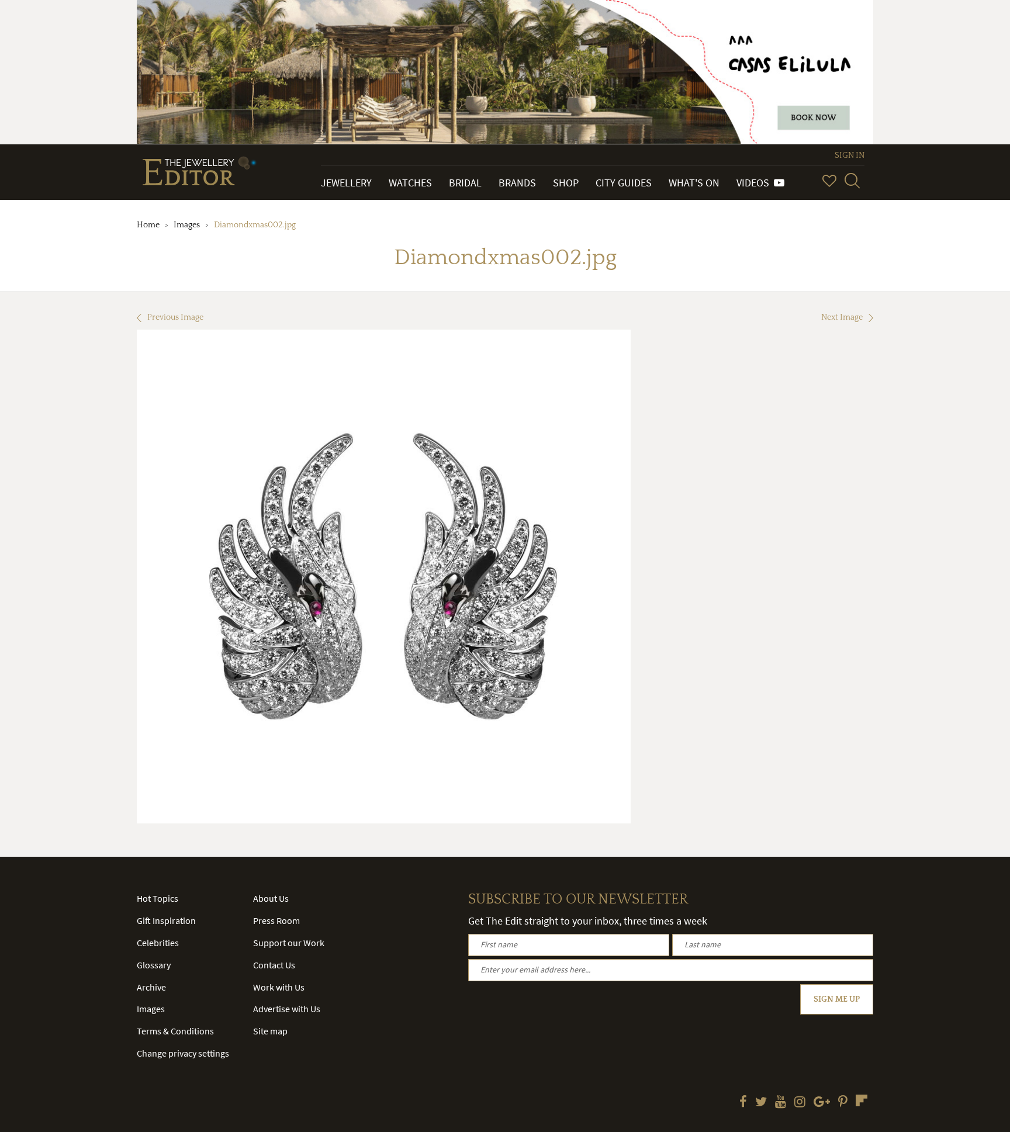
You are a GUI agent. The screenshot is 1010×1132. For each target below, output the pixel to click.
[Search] (852, 180)
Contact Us (274, 965)
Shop (566, 182)
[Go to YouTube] (780, 1102)
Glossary (154, 965)
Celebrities (158, 942)
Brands (517, 182)
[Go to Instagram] (799, 1102)
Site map (270, 1031)
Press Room (276, 920)
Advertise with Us (286, 1009)
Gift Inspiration (166, 920)
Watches (410, 182)
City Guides (624, 182)
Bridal (465, 182)
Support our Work (288, 942)
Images (187, 225)
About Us (271, 898)
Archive (151, 987)
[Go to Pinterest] (843, 1102)
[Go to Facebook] (743, 1102)
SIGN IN (849, 155)
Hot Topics (157, 898)
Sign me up (837, 999)
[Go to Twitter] (761, 1102)
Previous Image (175, 317)
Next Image (842, 317)
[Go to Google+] (822, 1102)
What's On (694, 182)
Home (148, 225)
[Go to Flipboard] (861, 1100)
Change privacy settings (183, 1053)
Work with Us (279, 987)
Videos (755, 182)
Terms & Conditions (175, 1031)
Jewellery (346, 182)
